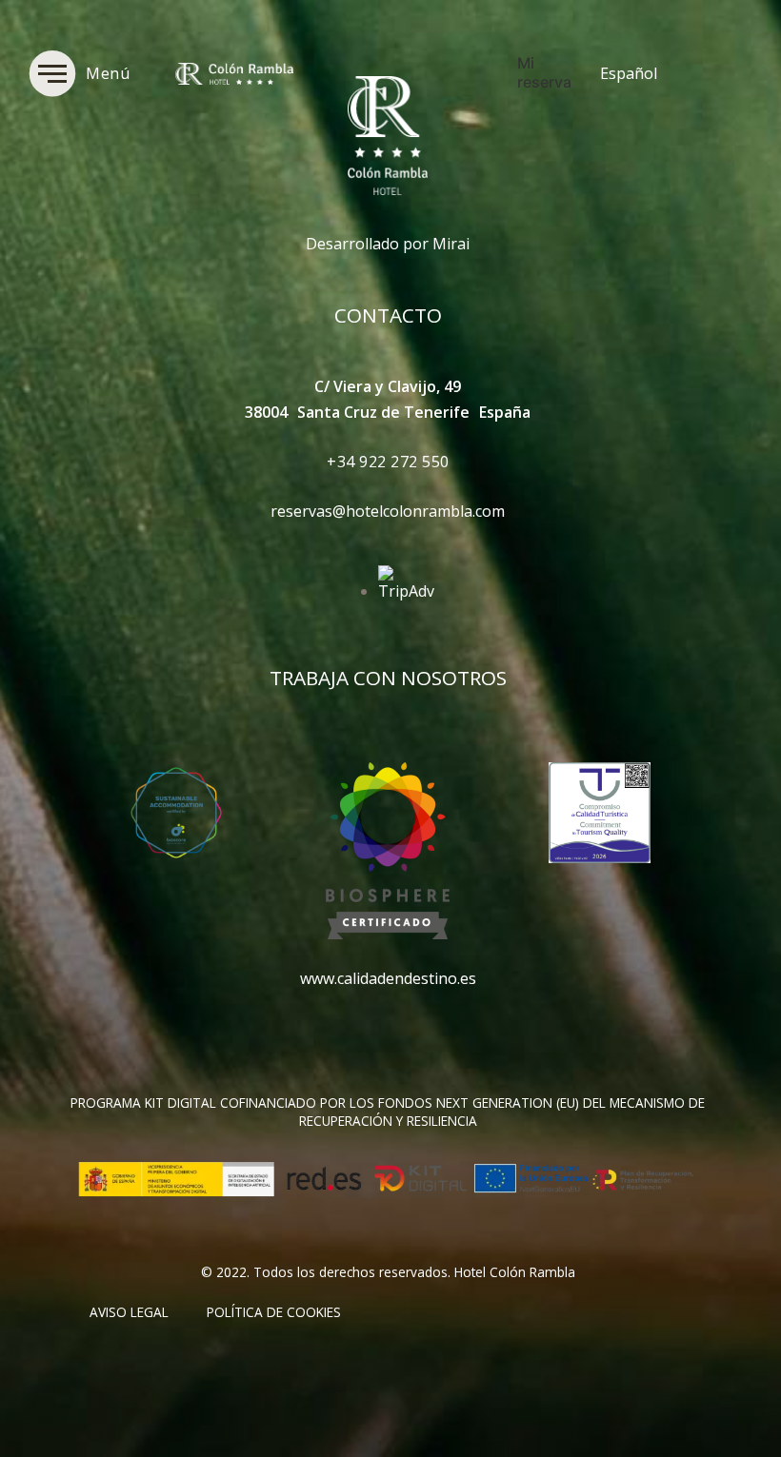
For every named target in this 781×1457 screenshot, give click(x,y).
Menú (108, 73)
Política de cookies (274, 1312)
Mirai (451, 243)
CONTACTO (388, 315)
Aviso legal (129, 1312)
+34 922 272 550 (388, 461)
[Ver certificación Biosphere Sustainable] (388, 933)
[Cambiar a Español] (708, 73)
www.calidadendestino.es (388, 978)
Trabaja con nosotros (388, 677)
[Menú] (52, 73)
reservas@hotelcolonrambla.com (387, 511)
